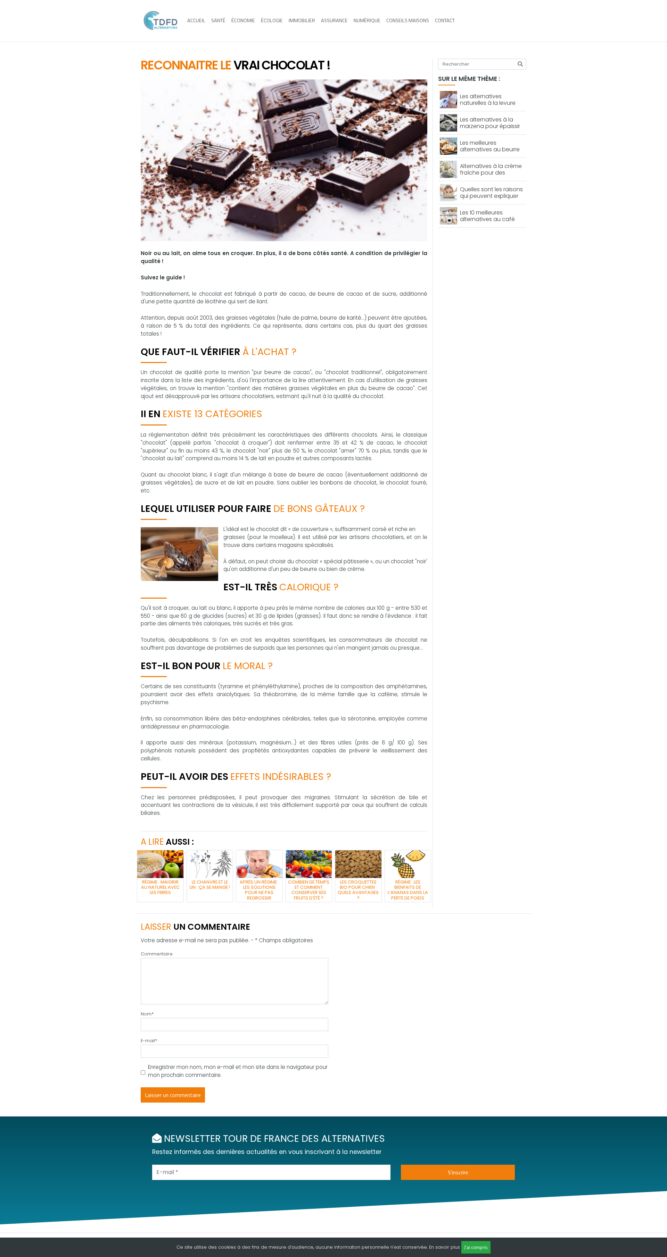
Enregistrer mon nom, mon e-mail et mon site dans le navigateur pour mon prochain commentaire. (238, 1071)
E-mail (149, 1041)
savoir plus (447, 1247)
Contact (445, 20)
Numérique (367, 20)
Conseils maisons (407, 20)
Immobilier (302, 20)
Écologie (272, 20)
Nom (147, 1014)
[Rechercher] (520, 64)
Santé (218, 20)
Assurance (334, 20)
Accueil (196, 20)
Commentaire (157, 954)
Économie (243, 20)
